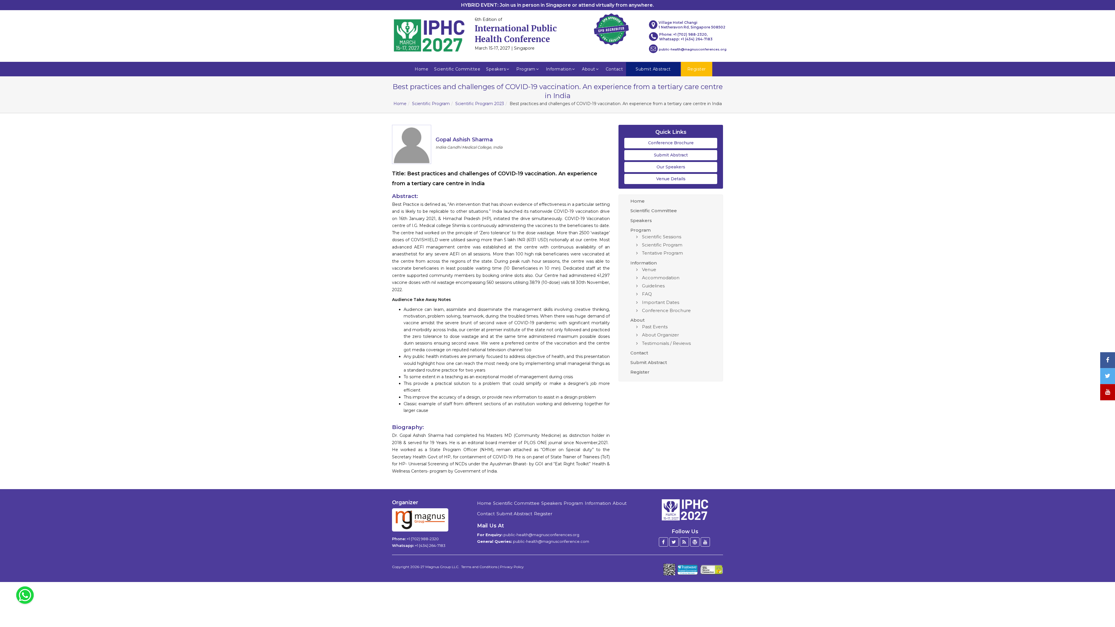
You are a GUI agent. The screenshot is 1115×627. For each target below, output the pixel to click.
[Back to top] (1101, 606)
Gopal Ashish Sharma (464, 139)
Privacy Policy (512, 567)
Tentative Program (662, 253)
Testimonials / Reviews (666, 343)
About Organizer (660, 335)
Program (525, 69)
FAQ (647, 294)
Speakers (496, 69)
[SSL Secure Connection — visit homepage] (711, 570)
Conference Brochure (671, 142)
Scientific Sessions (661, 236)
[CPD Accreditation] (611, 27)
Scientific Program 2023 (479, 103)
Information (559, 69)
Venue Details (671, 178)
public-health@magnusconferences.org (692, 49)
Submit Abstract (671, 155)
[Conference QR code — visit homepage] (669, 569)
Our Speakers (671, 167)
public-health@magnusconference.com (551, 541)
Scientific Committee (457, 69)
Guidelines (653, 286)
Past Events (655, 326)
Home (421, 69)
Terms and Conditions (479, 567)
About (588, 69)
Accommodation (660, 277)
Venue (649, 269)
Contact (614, 69)
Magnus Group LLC (441, 567)
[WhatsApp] (25, 594)
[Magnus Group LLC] (420, 519)
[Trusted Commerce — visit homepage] (687, 570)
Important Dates (660, 302)
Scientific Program (431, 103)
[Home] (685, 509)
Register (640, 372)
